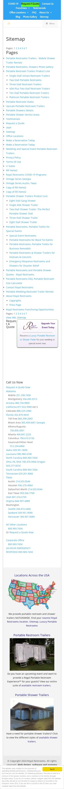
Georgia (40, 422)
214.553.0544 (23, 481)
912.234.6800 (17, 446)
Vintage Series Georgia (18, 178)
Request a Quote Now (21, 532)
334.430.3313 (30, 399)
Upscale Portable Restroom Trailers (25, 106)
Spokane (12, 512)
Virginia (10, 501)
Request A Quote (30, 3)
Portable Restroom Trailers (31, 635)
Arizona (10, 402)
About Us (44, 12)
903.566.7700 (27, 493)
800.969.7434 (30, 457)
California (11, 406)
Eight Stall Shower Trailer (23, 222)
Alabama (11, 391)
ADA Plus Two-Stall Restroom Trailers (29, 88)
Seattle (12, 508)
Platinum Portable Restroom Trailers (29, 97)
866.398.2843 (25, 418)
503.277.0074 (13, 465)
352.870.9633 (21, 414)
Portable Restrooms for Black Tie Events (31, 239)
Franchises (21, 8)
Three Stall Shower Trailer (23, 217)
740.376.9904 (29, 461)
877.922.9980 (24, 406)
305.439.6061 (28, 422)
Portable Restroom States (20, 101)
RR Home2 (11, 170)
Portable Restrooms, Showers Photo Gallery (29, 66)
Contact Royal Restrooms (19, 287)
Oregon (41, 461)
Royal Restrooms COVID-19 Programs (26, 174)
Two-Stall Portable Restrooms (25, 80)
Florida (10, 414)
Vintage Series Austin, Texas (21, 183)
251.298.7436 (23, 395)
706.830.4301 (17, 430)
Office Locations (17, 12)
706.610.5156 (27, 438)
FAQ (34, 12)
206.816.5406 (23, 508)
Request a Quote (15, 123)
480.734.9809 (22, 402)
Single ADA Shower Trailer (23, 205)
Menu (52, 23)
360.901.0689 (27, 516)
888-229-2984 (24, 410)
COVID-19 (13, 3)
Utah (8, 127)
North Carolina (14, 457)
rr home (10, 166)
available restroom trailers (36, 685)
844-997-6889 (22, 501)
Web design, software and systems (37, 764)
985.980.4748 (24, 454)
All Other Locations (16, 524)
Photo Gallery (30, 16)
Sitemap (44, 16)
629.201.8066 (26, 473)
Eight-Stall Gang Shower (22, 200)
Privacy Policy (13, 157)
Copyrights (15, 300)
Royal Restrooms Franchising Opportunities (30, 309)
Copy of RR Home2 (16, 187)
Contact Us (47, 3)
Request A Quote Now (18, 387)
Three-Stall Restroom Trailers (25, 84)
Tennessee (12, 473)
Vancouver (14, 516)
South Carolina (14, 469)
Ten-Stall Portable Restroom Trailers (29, 92)
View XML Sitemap (16, 317)
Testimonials (39, 8)
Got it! (52, 769)
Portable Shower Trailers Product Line (27, 196)
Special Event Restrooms (22, 235)
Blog (18, 16)
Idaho (9, 450)
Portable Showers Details (19, 110)
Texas (9, 477)
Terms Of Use (13, 161)
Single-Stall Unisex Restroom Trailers (29, 75)
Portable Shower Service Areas (23, 114)
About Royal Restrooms (19, 296)
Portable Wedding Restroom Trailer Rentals (30, 291)
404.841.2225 (24, 434)
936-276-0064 (25, 485)
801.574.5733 (19, 497)
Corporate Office (15, 540)
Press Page (15, 304)
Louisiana (11, 454)
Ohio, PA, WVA (13, 461)
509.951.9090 (20, 450)
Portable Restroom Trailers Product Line (28, 71)
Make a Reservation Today (20, 140)
